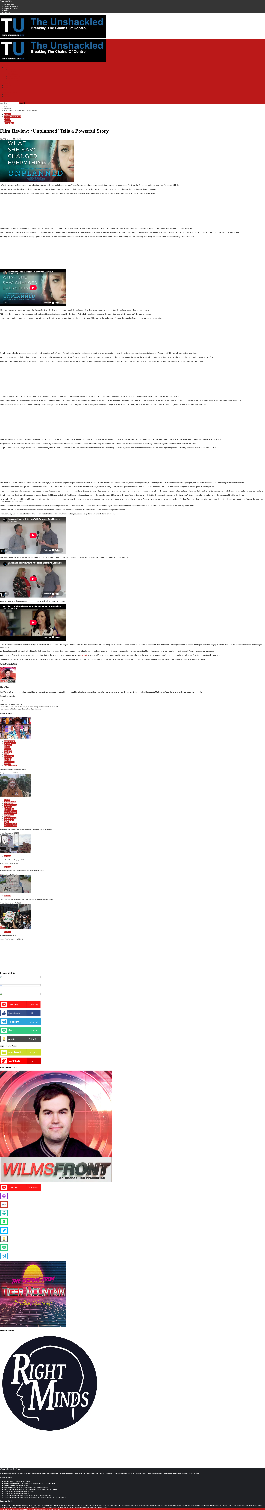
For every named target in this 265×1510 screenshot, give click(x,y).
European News (93, 1505)
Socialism (38, 1507)
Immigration (8, 758)
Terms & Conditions (11, 7)
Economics (78, 1505)
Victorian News (9, 820)
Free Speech (8, 751)
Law (182, 1505)
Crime (39, 1505)
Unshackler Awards (10, 92)
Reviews (7, 99)
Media (190, 1505)
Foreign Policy (116, 1505)
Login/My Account (10, 9)
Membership (8, 85)
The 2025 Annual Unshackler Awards (16, 1493)
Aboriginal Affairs (5, 1505)
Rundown (7, 121)
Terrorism (53, 1507)
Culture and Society (10, 805)
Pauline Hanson (9, 762)
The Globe (60, 1507)
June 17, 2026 (13, 773)
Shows (6, 67)
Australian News (9, 741)
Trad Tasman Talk (14, 76)
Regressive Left (9, 814)
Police (230, 1505)
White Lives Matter (10, 826)
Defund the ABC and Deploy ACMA (12, 860)
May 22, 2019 (14, 139)
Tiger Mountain (13, 74)
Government (8, 752)
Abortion (7, 114)
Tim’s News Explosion (15, 69)
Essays (6, 94)
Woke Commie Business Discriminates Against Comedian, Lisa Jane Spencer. (26, 829)
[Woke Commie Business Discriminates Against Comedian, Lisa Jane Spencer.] (15, 796)
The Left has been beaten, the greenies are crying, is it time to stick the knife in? (29, 707)
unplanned (15, 704)
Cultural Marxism (46, 1505)
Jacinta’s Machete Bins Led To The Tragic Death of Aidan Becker (22, 870)
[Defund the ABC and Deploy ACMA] (15, 853)
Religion (2, 1507)
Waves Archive (13, 78)
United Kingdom (69, 1507)
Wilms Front (12, 72)
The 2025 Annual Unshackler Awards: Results (19, 1491)
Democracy (8, 745)
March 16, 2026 (13, 874)
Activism (7, 800)
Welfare (6, 822)
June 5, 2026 (12, 863)
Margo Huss (4, 773)
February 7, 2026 (14, 903)
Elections (7, 747)
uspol (22, 704)
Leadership (7, 760)
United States (9, 123)
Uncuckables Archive (15, 81)
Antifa (19, 1505)
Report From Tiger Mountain (14, 1507)
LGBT (186, 1505)
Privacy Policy (9, 5)
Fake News (102, 1505)
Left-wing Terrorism (10, 811)
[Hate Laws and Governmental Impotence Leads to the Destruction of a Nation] (15, 892)
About (6, 10)
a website (84, 655)
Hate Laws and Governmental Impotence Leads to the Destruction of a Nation (26, 899)
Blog (5, 90)
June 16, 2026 (13, 833)
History (6, 96)
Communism (8, 803)
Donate (6, 87)
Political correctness (10, 813)
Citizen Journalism (10, 743)
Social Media (46, 1507)
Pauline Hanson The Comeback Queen (13, 769)
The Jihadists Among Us (8, 935)
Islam (179, 1505)
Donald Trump (69, 1505)
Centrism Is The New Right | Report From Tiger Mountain (20, 709)
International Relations (169, 1505)
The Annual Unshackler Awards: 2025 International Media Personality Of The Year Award (35, 1497)
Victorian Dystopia (10, 818)
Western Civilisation (10, 765)
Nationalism (196, 1505)
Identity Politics (9, 756)
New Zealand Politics (207, 1505)
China (34, 1505)
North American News (12, 116)
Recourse (249, 1505)
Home (6, 65)
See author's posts (7, 696)
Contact (7, 12)
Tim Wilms (4, 139)
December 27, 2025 (15, 939)
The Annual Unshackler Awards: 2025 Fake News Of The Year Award (27, 1495)
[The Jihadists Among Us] (15, 928)
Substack (7, 83)
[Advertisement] (62, 210)
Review (7, 119)
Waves (96, 1507)
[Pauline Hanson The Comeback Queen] (15, 738)
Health (141, 1505)
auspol (7, 704)
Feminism (7, 749)
